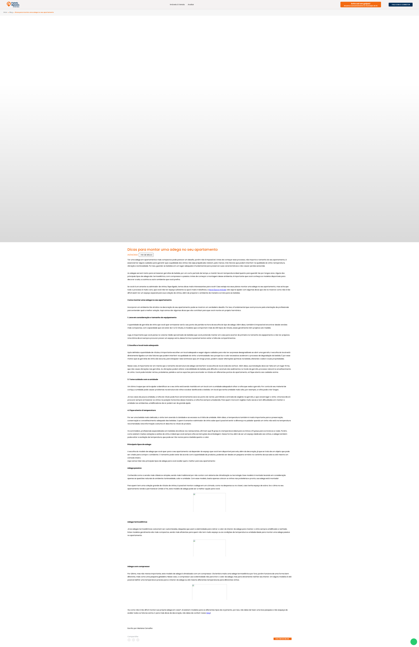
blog (208, 613)
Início (5, 12)
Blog (11, 12)
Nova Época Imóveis (217, 290)
